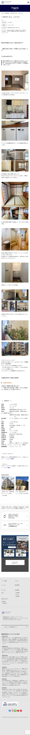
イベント (3, 585)
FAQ (2, 592)
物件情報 (17, 585)
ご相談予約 (4, 603)
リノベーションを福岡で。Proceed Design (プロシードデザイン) (7, 2)
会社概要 (17, 592)
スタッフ (17, 594)
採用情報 (17, 596)
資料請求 (4, 601)
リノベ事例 (4, 581)
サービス (3, 590)
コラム (16, 581)
